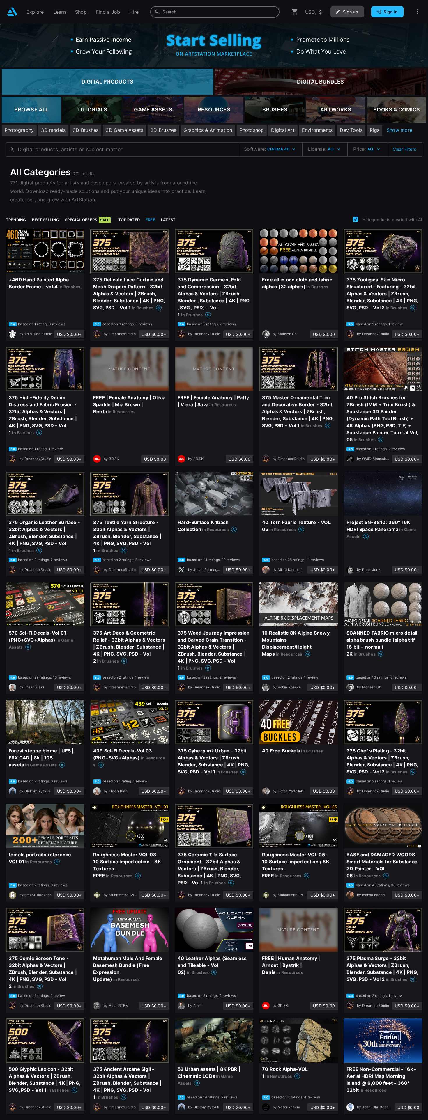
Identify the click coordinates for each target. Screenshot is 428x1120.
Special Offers (87, 219)
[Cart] (294, 12)
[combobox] (215, 12)
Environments (317, 130)
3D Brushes (85, 130)
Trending (16, 219)
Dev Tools (351, 130)
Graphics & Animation (207, 130)
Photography (19, 130)
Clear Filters (404, 149)
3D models (53, 130)
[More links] (417, 12)
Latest (168, 219)
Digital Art (282, 130)
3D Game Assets (124, 130)
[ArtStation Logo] (12, 11)
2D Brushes (163, 130)
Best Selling (45, 219)
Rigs (374, 130)
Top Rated (129, 219)
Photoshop (252, 130)
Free (150, 219)
